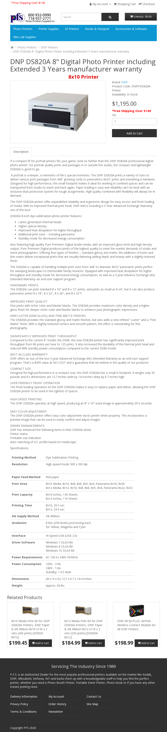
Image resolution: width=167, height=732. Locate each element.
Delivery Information (23, 696)
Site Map (92, 704)
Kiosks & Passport (97, 29)
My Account (56, 696)
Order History (57, 704)
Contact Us (94, 696)
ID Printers (72, 29)
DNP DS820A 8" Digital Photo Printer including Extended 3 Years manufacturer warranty (71, 51)
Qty (114, 115)
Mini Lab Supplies (24, 37)
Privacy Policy (19, 704)
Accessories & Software (131, 29)
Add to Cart (134, 133)
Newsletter (55, 711)
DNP (124, 82)
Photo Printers (22, 29)
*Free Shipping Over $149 (28, 3)
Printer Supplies (48, 29)
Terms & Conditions (23, 711)
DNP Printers (49, 47)
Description (21, 152)
